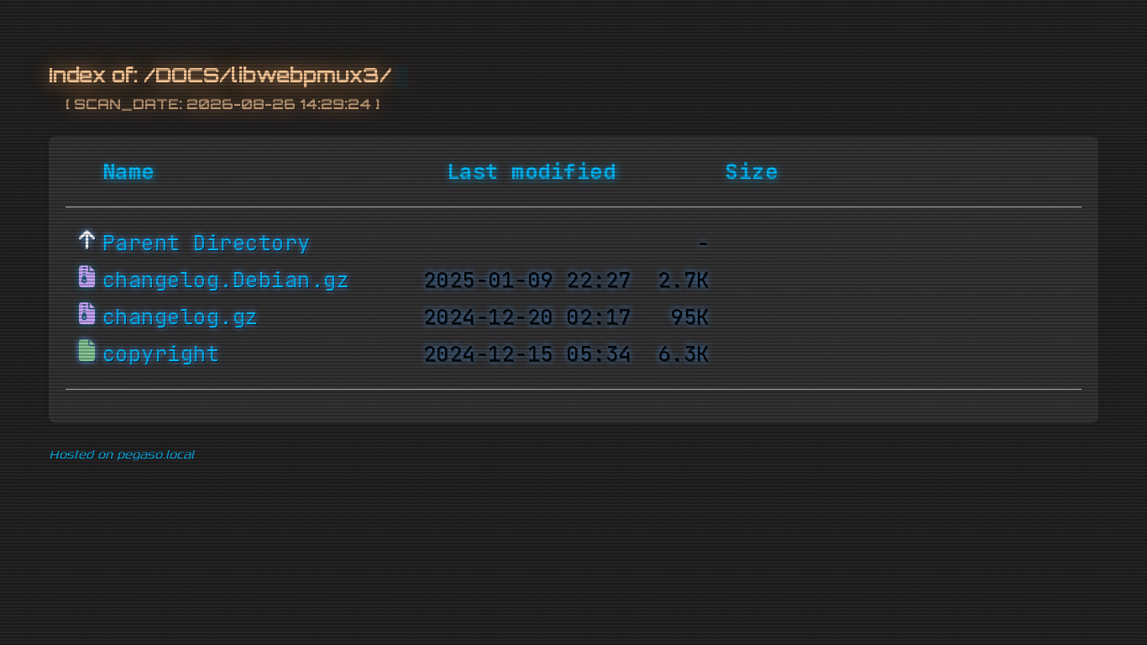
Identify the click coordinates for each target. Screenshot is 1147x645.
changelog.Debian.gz (226, 279)
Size (751, 171)
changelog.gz (180, 316)
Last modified (531, 171)
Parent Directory (206, 242)
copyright (161, 353)
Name (128, 171)
